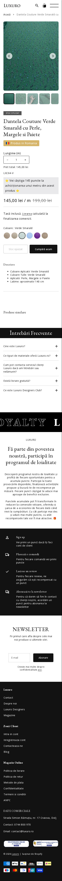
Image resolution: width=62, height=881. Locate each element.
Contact (8, 697)
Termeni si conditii (15, 794)
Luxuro (15, 853)
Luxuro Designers (14, 709)
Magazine (9, 715)
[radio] (6, 235)
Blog (6, 751)
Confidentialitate (14, 788)
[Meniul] (54, 5)
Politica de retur (13, 776)
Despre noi (10, 703)
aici (40, 669)
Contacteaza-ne (13, 745)
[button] (37, 5)
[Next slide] (53, 56)
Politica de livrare (14, 770)
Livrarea (27, 213)
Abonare (43, 657)
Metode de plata (14, 782)
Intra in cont (11, 734)
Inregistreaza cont (15, 740)
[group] (8, 98)
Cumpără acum (43, 249)
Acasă (7, 14)
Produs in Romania (24, 143)
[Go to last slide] (9, 56)
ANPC (7, 800)
